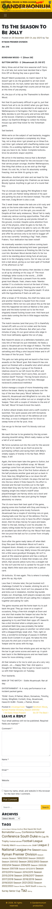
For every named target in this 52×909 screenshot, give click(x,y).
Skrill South (30, 886)
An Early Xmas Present (15, 712)
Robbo (44, 850)
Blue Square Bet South (32, 829)
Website (5, 780)
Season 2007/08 (10, 868)
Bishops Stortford (17, 829)
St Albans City (41, 886)
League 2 (43, 845)
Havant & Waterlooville (23, 845)
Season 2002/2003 (29, 861)
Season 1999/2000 (18, 858)
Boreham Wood (40, 707)
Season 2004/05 (21, 865)
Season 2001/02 (32, 710)
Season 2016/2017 (24, 875)
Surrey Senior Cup (11, 891)
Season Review (19, 886)
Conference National (33, 832)
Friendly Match (9, 845)
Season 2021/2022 (23, 882)
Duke (34, 836)
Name (5, 759)
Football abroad (15, 841)
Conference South (15, 836)
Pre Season (34, 849)
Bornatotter (8, 832)
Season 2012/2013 (27, 868)
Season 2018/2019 (24, 879)
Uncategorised (17, 707)
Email (5, 770)
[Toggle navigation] (5, 15)
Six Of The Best (40, 712)
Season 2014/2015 (23, 872)
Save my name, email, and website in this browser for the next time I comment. (27, 792)
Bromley (18, 832)
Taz (47, 38)
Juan (34, 845)
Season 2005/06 (38, 865)
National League (14, 849)
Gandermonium (39, 902)
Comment (7, 728)
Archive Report (6, 829)
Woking (30, 891)
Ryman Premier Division (12, 710)
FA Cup (42, 836)
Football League (32, 841)
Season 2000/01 (36, 858)
